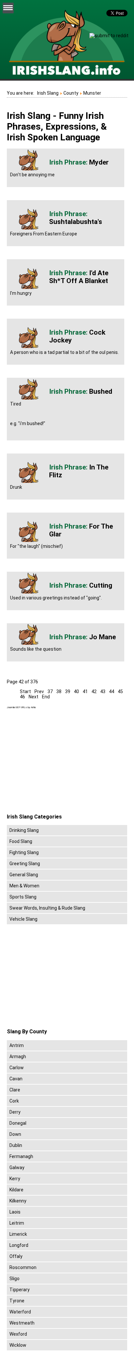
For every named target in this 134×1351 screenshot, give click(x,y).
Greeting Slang (24, 863)
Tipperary (19, 1289)
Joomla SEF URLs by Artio (21, 707)
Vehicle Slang (23, 919)
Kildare (16, 1189)
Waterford (20, 1311)
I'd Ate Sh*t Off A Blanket (78, 277)
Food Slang (20, 841)
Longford (18, 1245)
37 (50, 691)
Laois (14, 1212)
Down (15, 1134)
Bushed (100, 391)
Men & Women (24, 885)
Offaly (15, 1256)
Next (33, 696)
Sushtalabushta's (75, 222)
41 (85, 691)
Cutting (100, 585)
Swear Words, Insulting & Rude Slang (47, 908)
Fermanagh (21, 1156)
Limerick (18, 1234)
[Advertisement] (61, 761)
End (46, 696)
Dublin (15, 1145)
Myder (99, 162)
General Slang (23, 874)
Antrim (16, 1045)
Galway (16, 1167)
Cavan (15, 1078)
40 (76, 691)
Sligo (14, 1278)
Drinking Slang (24, 830)
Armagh (17, 1056)
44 (111, 691)
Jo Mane (102, 637)
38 (58, 691)
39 (67, 691)
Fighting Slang (24, 852)
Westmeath (21, 1323)
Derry (14, 1112)
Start (25, 691)
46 (22, 696)
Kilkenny (17, 1200)
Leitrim (16, 1223)
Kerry (14, 1178)
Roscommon (22, 1267)
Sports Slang (22, 896)
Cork (14, 1101)
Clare (14, 1089)
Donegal (17, 1123)
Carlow (16, 1067)
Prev (39, 691)
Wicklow (17, 1345)
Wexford (18, 1334)
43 (102, 691)
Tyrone (16, 1300)
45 (120, 691)
